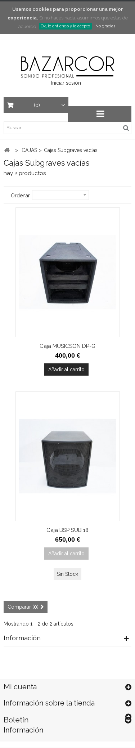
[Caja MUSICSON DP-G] (68, 272)
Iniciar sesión (66, 83)
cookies (42, 9)
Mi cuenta (20, 686)
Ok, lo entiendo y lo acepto (65, 26)
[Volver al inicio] (7, 150)
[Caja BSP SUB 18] (68, 456)
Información (22, 638)
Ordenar (20, 195)
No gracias (105, 26)
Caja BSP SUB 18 (67, 530)
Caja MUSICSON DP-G (67, 346)
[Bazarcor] (67, 66)
